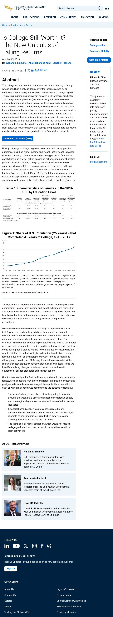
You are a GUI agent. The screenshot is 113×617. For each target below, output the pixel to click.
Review (29, 25)
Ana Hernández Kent (39, 63)
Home (5, 25)
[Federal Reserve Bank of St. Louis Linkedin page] (6, 547)
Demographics (97, 45)
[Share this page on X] (29, 70)
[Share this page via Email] (37, 70)
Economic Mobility (99, 51)
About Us (9, 589)
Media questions (98, 161)
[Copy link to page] (45, 70)
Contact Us (10, 595)
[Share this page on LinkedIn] (33, 70)
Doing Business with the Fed (71, 600)
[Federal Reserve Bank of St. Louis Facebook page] (42, 547)
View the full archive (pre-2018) (97, 142)
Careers (8, 600)
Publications (17, 25)
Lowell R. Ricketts (62, 63)
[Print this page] (41, 70)
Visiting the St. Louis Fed (17, 612)
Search (99, 8)
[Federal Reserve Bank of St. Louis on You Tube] (16, 547)
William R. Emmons (16, 63)
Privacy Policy (63, 595)
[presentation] (14, 17)
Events (7, 606)
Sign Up (11, 568)
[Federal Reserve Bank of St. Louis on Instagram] (34, 547)
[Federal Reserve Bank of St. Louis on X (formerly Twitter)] (26, 547)
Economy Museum (66, 612)
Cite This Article (98, 59)
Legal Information (65, 589)
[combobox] (77, 8)
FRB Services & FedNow (68, 606)
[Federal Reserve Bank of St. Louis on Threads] (49, 547)
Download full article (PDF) (18, 138)
